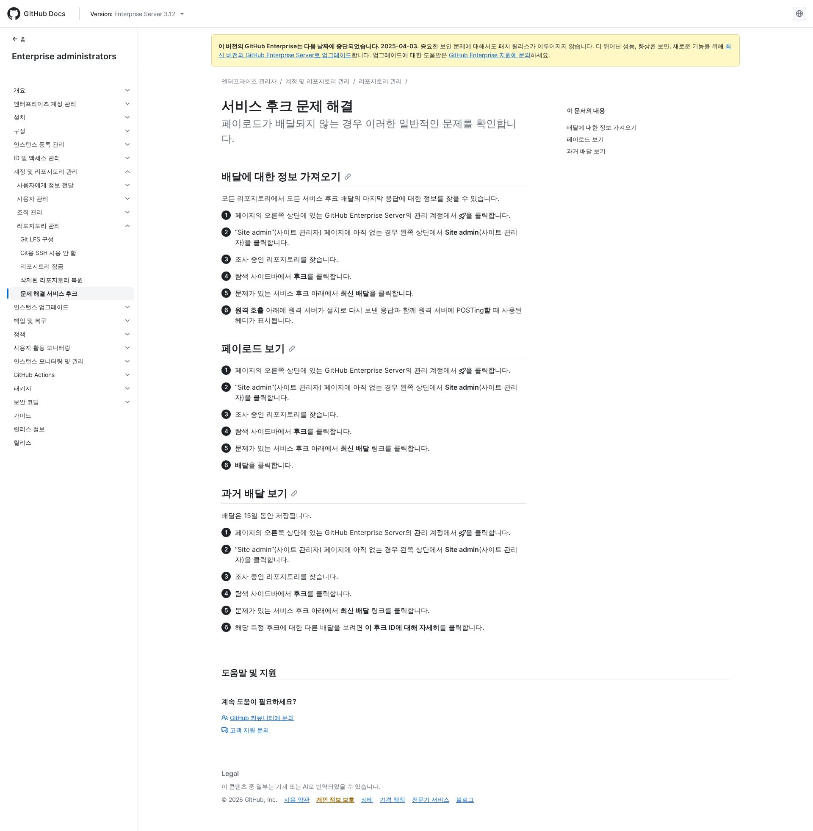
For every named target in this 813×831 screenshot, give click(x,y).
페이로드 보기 (253, 348)
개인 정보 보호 (335, 799)
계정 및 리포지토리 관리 (317, 81)
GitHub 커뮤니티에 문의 (262, 717)
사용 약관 (297, 799)
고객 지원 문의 (249, 730)
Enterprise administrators (64, 56)
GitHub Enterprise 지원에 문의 (490, 54)
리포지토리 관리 (380, 81)
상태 (367, 799)
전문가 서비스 (430, 799)
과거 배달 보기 (254, 493)
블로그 (465, 799)
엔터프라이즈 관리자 (249, 81)
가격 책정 (392, 799)
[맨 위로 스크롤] (794, 812)
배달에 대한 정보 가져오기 (281, 176)
